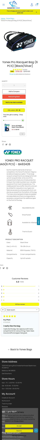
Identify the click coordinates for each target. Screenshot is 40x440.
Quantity (4, 81)
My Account (6, 401)
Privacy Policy (19, 421)
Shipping (12, 74)
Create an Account (8, 398)
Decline (19, 431)
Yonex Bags (10, 18)
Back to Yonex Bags (21, 349)
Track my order (7, 404)
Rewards (5, 407)
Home (3, 18)
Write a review (20, 304)
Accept (19, 426)
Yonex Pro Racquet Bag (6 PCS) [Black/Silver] (16, 20)
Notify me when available (14, 102)
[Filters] (3, 310)
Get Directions (7, 374)
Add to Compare (14, 91)
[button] (17, 69)
